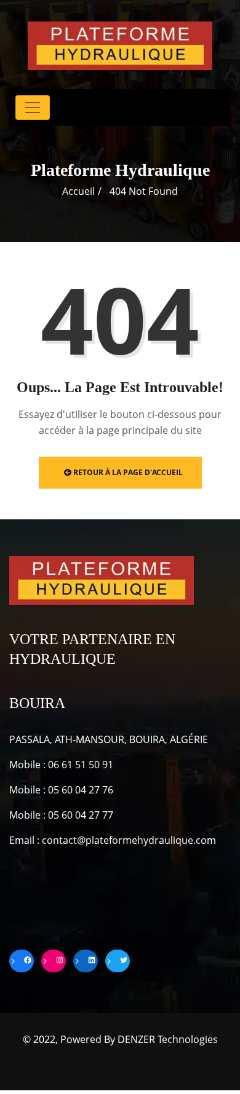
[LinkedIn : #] (85, 961)
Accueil (78, 191)
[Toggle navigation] (32, 107)
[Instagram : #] (53, 961)
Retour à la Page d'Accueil (127, 472)
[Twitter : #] (117, 961)
